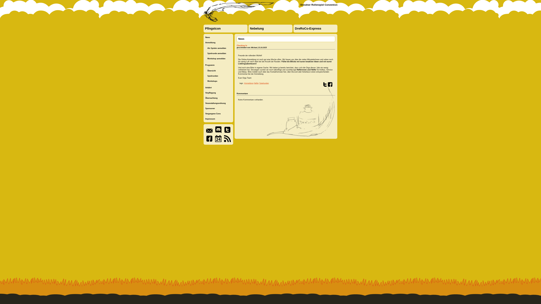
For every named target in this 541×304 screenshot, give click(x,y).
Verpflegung (210, 93)
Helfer (256, 83)
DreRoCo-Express (308, 28)
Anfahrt (208, 88)
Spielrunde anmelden (216, 53)
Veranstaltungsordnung (215, 103)
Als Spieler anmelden (216, 48)
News (207, 37)
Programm (210, 65)
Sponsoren (210, 108)
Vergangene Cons (213, 114)
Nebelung (257, 28)
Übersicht (211, 71)
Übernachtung (211, 98)
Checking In (242, 45)
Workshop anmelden (216, 59)
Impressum (210, 119)
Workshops (212, 81)
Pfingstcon (213, 28)
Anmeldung (210, 43)
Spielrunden (212, 76)
